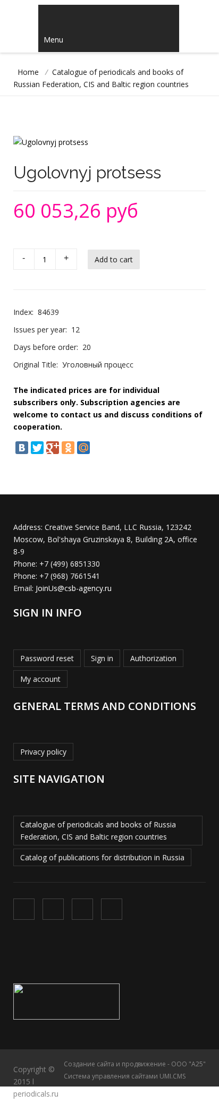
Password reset (47, 658)
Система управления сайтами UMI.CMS (125, 1076)
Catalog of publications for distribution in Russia (102, 857)
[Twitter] (37, 447)
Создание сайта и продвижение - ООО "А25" (135, 1063)
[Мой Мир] (83, 447)
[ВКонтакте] (21, 447)
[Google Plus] (52, 447)
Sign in (102, 658)
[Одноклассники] (68, 447)
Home (28, 72)
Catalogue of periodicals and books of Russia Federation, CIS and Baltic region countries (98, 830)
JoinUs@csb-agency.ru (74, 588)
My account (40, 679)
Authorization (153, 658)
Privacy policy (43, 752)
